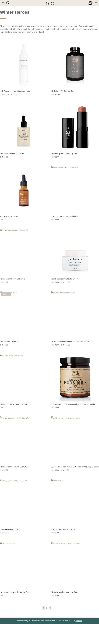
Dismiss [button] (79, 621)
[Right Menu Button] (95, 3)
